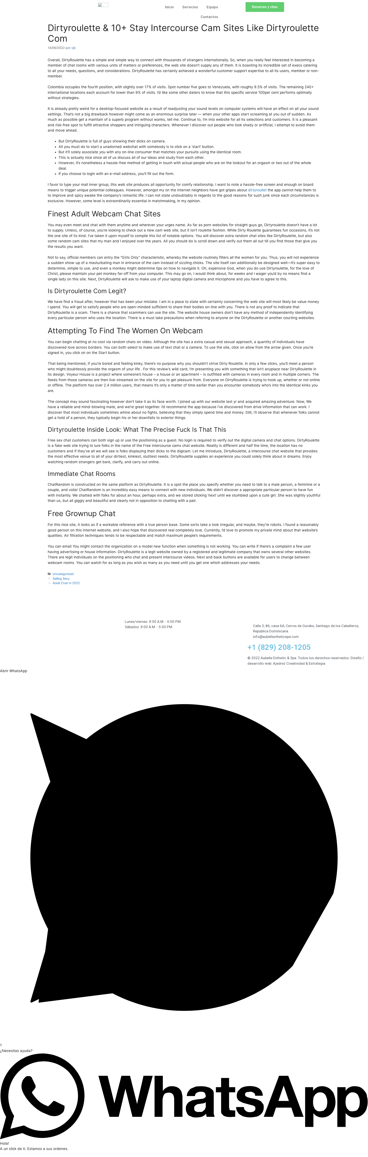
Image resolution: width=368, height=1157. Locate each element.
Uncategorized (63, 574)
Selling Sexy (61, 578)
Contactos (209, 17)
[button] (265, 7)
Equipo (212, 7)
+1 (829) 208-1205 (279, 647)
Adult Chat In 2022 (66, 583)
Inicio (169, 7)
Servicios (190, 7)
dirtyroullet (257, 190)
